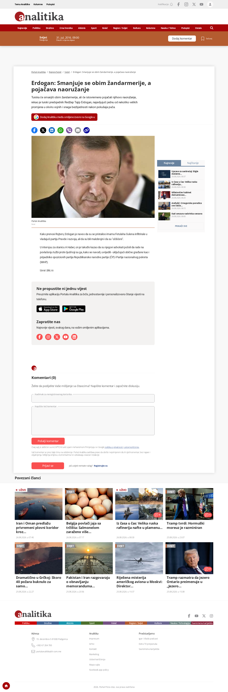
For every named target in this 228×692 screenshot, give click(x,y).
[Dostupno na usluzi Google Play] (73, 308)
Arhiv (91, 644)
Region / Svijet (120, 28)
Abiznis (81, 28)
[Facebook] (34, 130)
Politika (36, 28)
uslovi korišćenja (131, 447)
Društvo (50, 28)
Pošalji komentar (48, 441)
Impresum (94, 638)
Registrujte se (100, 465)
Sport (94, 28)
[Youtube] (66, 337)
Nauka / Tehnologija (180, 623)
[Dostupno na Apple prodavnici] (48, 308)
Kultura (137, 28)
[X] (57, 337)
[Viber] (69, 130)
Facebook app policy (99, 669)
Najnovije (22, 28)
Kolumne (38, 4)
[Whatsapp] (60, 130)
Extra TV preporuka (148, 644)
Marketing (94, 654)
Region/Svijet (55, 72)
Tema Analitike (22, 4)
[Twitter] (43, 130)
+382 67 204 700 (44, 645)
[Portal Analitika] (39, 16)
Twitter (194, 4)
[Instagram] (48, 337)
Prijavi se (47, 465)
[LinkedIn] (74, 337)
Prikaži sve (181, 226)
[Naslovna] (6, 686)
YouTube (201, 4)
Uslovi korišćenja (97, 659)
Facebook (178, 4)
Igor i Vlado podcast (148, 638)
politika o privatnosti (114, 447)
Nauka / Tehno (168, 28)
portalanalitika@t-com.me (48, 651)
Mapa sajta (94, 664)
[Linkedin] (52, 130)
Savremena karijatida (202, 623)
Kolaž (105, 28)
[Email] (78, 130)
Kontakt (93, 649)
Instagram (186, 4)
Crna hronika (66, 28)
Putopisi (50, 4)
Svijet (67, 72)
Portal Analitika (38, 72)
